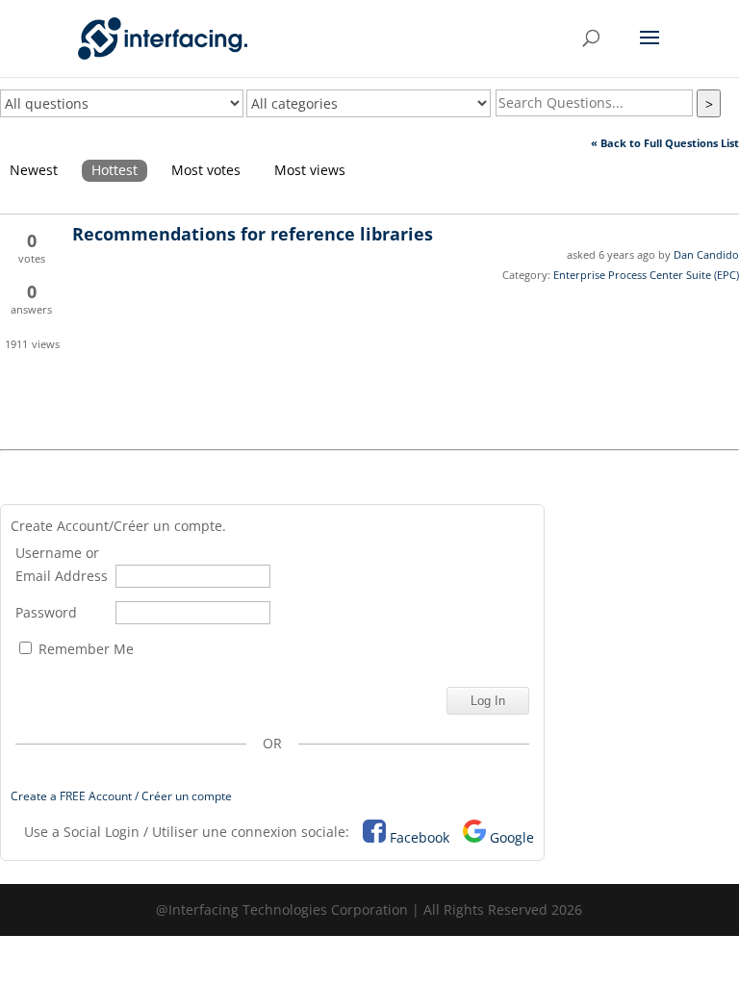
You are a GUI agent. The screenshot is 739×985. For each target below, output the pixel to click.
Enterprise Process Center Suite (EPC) (646, 274)
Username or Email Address (61, 564)
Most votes (206, 170)
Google (512, 837)
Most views (309, 170)
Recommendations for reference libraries (252, 233)
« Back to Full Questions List (665, 143)
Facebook (419, 837)
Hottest (114, 170)
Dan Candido (706, 254)
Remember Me (84, 649)
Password (46, 612)
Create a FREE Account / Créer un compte (121, 796)
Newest (34, 170)
